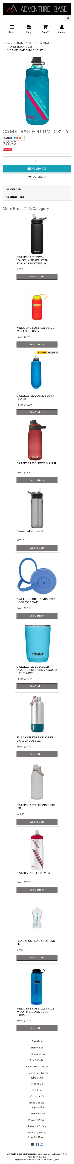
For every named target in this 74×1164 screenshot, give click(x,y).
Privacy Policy (37, 1120)
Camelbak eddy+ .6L (31, 531)
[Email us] (32, 1144)
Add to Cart (37, 276)
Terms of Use (37, 1113)
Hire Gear (37, 1047)
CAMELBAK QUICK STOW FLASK (35, 397)
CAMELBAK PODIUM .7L (34, 873)
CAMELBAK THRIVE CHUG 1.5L (36, 807)
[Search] (68, 18)
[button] (37, 30)
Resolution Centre (37, 1066)
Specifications (15, 196)
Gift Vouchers (37, 1054)
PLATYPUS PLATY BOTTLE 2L (36, 942)
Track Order (37, 1060)
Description (13, 189)
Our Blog (37, 1090)
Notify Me (38, 168)
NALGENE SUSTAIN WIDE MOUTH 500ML (35, 329)
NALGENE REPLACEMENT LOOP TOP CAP (36, 600)
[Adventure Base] (37, 7)
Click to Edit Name (37, 1073)
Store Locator (37, 1102)
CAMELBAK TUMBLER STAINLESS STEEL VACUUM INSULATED (37, 670)
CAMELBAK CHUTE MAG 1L (37, 463)
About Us (37, 1083)
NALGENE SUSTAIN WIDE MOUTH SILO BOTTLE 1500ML (35, 1012)
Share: (7, 138)
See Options (37, 344)
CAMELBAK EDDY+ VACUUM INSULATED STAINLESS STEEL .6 (32, 260)
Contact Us (37, 1096)
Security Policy (37, 1132)
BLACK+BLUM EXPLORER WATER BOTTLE (35, 739)
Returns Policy (37, 1126)
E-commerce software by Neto (53, 1154)
